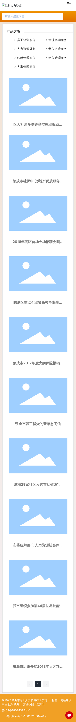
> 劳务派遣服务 (56, 49)
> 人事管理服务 (25, 66)
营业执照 (28, 704)
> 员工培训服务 (25, 40)
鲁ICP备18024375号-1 (16, 710)
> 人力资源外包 (25, 49)
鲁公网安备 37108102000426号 (26, 716)
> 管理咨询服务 (56, 40)
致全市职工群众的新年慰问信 (38, 424)
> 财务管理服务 (56, 58)
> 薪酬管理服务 (25, 58)
